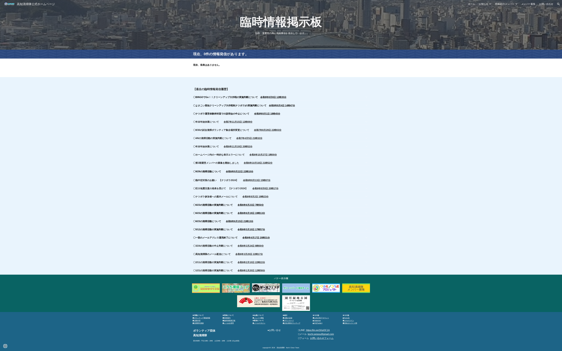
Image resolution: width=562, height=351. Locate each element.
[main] (281, 21)
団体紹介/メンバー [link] (504, 4)
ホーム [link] (471, 4)
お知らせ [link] (483, 4)
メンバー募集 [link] (528, 4)
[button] (558, 4)
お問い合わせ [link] (546, 4)
